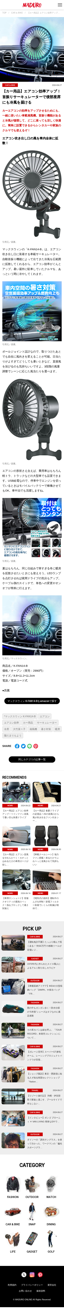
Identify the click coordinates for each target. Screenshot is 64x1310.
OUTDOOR (32, 1197)
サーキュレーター (47, 722)
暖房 (57, 729)
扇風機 (33, 729)
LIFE (13, 1251)
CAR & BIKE (17, 13)
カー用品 (28, 722)
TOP (4, 13)
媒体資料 (41, 1291)
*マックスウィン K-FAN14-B (20, 716)
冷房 (6, 729)
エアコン (45, 716)
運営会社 (52, 1285)
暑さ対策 (46, 729)
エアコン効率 (11, 722)
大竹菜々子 (19, 729)
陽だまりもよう (12, 735)
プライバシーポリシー (32, 1285)
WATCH (51, 1197)
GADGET (32, 1251)
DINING (51, 1224)
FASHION (12, 1197)
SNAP (32, 1224)
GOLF (51, 1251)
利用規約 (12, 1285)
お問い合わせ (25, 1291)
